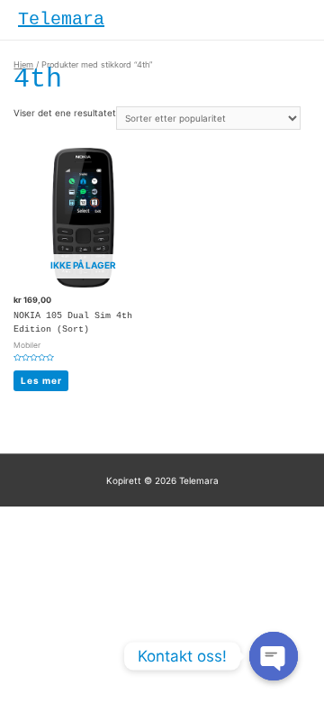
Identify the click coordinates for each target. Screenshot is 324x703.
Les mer (41, 380)
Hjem (23, 64)
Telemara (61, 19)
